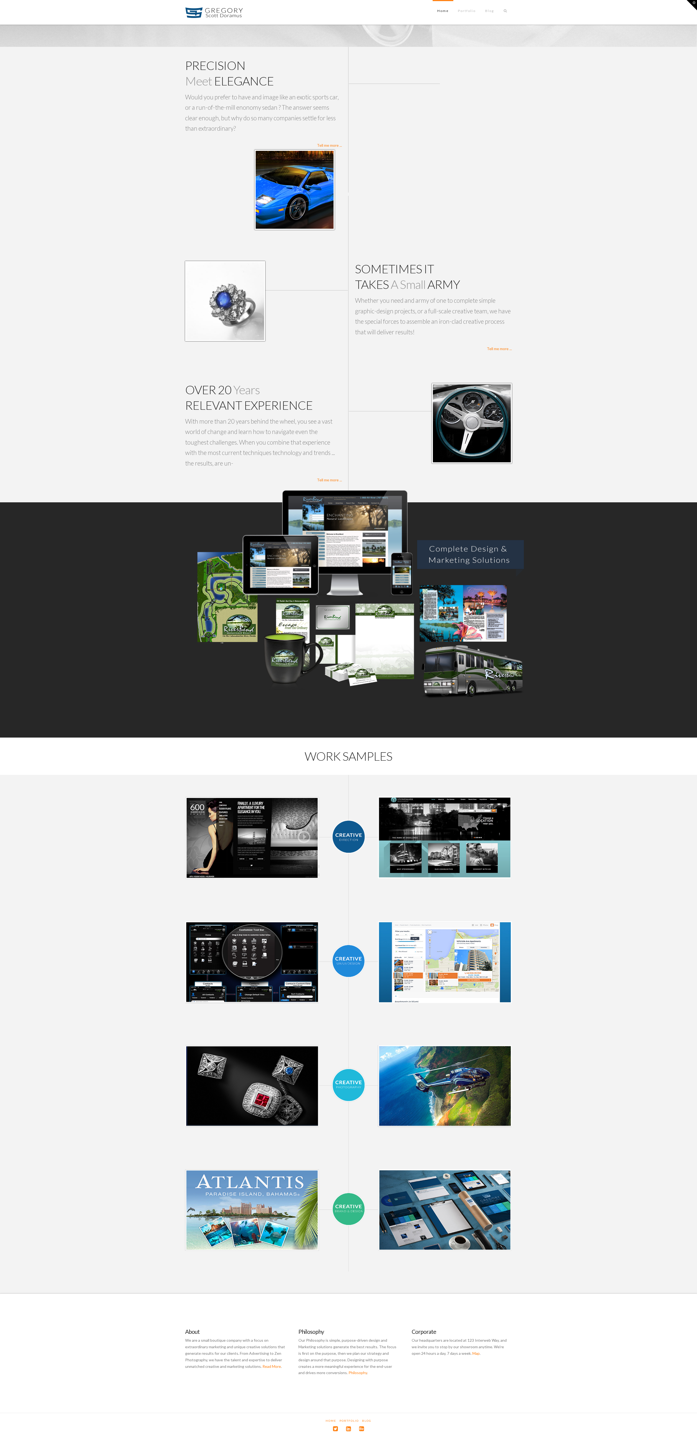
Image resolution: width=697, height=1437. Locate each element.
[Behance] (361, 1429)
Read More (271, 1366)
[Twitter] (335, 1429)
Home (331, 1420)
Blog (366, 1420)
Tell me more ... (329, 145)
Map (476, 1353)
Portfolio (349, 1420)
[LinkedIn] (348, 1429)
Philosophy (357, 1372)
